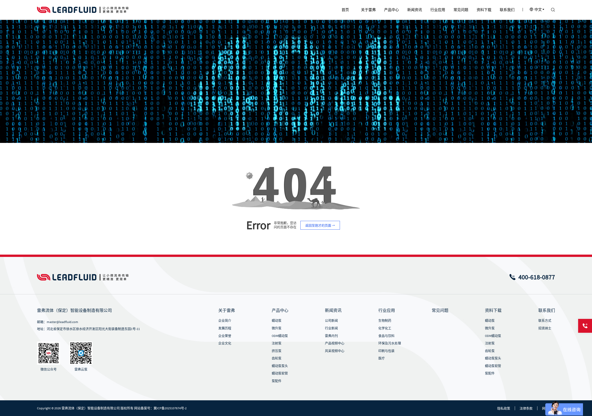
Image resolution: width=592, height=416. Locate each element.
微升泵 (276, 328)
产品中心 (280, 310)
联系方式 (544, 320)
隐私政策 (503, 408)
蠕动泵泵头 (280, 366)
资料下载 (493, 310)
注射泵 (276, 343)
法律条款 (526, 408)
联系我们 (546, 310)
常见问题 (440, 310)
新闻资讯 (333, 310)
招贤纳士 (544, 328)
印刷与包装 (386, 351)
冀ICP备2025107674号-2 (170, 408)
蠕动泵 (276, 320)
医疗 (381, 358)
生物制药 (384, 320)
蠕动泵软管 (280, 373)
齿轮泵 (276, 358)
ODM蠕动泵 (280, 336)
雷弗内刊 (331, 336)
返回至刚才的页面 (318, 225)
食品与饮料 (386, 336)
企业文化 (224, 343)
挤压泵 (276, 351)
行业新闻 (331, 328)
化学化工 (384, 328)
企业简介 (224, 320)
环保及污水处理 (389, 343)
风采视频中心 (334, 351)
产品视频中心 (334, 343)
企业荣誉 (224, 336)
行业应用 (386, 310)
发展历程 (224, 328)
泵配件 (276, 381)
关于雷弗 (226, 310)
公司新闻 (331, 320)
